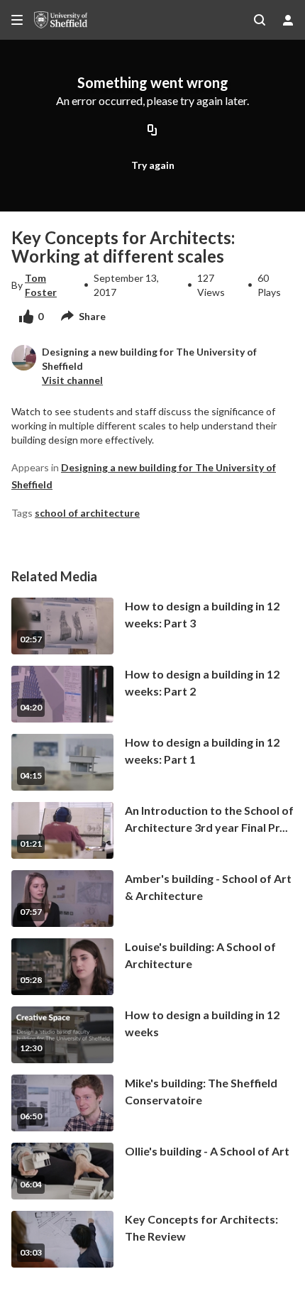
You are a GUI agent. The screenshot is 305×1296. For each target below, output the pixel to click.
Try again (152, 165)
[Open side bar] (17, 20)
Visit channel (72, 380)
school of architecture (87, 513)
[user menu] (288, 20)
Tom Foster (41, 285)
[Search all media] (259, 20)
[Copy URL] (152, 131)
